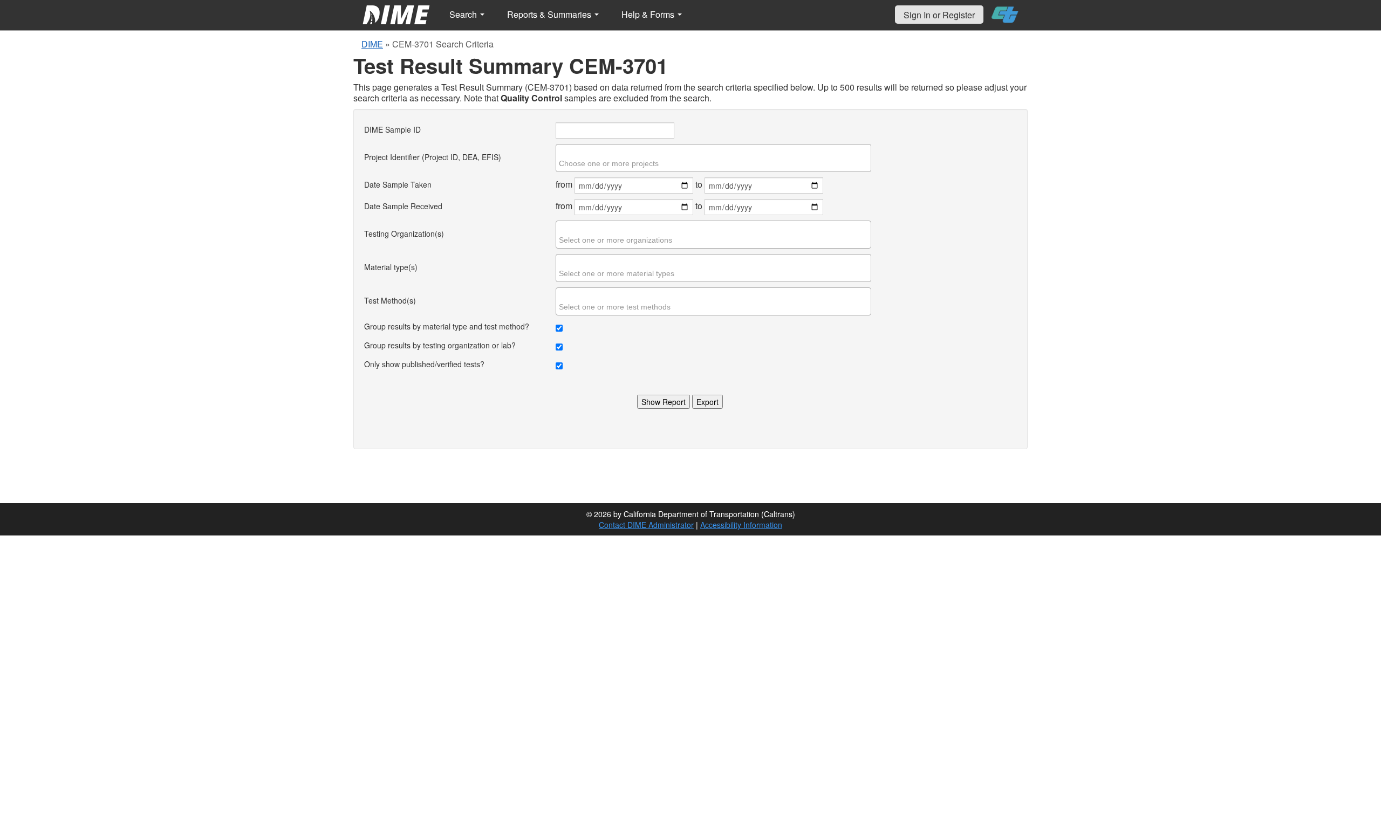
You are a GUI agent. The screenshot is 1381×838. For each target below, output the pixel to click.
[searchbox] (715, 163)
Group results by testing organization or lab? (440, 345)
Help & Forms (648, 14)
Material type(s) (391, 267)
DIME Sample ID (392, 129)
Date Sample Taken (398, 184)
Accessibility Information (741, 524)
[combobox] (713, 158)
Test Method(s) (390, 300)
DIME (372, 44)
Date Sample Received (403, 206)
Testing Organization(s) (404, 233)
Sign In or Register (939, 15)
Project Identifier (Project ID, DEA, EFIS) (432, 157)
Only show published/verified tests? (424, 364)
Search (464, 14)
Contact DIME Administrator (646, 524)
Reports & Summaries (550, 14)
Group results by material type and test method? (446, 326)
